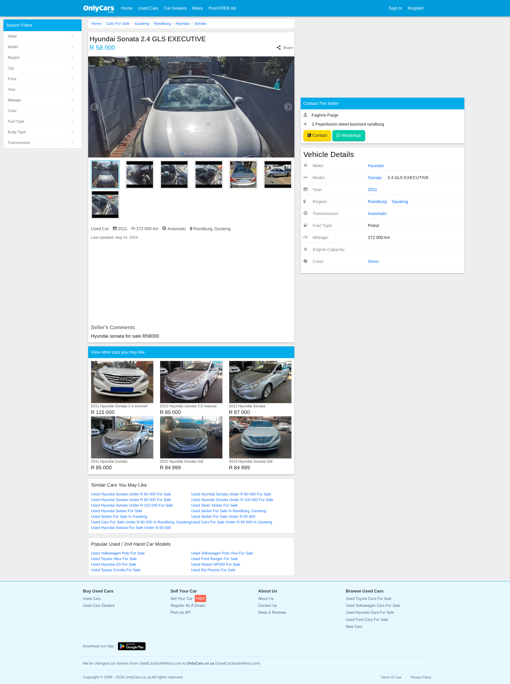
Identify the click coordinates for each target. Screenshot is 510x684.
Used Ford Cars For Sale (367, 619)
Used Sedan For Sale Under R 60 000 (223, 516)
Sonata (200, 23)
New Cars (354, 626)
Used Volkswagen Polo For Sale (118, 553)
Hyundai (182, 23)
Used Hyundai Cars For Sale (370, 612)
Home (127, 8)
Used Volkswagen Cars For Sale (373, 605)
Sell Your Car (188, 598)
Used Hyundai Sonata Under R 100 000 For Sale (232, 500)
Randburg (162, 23)
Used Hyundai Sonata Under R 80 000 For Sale (231, 494)
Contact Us (267, 605)
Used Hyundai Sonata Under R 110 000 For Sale (132, 505)
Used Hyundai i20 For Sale (113, 564)
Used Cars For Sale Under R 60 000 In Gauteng (231, 522)
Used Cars (148, 8)
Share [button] (288, 47)
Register (416, 8)
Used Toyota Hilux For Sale (114, 559)
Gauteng (142, 23)
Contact (319, 135)
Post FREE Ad (222, 8)
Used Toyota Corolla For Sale (116, 570)
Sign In (395, 8)
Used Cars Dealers (99, 605)
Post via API (181, 612)
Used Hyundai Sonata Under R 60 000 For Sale (131, 494)
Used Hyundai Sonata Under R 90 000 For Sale (131, 500)
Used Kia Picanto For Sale (213, 570)
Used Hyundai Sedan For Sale (116, 511)
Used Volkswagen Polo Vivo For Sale (222, 553)
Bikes (197, 8)
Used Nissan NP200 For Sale (215, 564)
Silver (373, 261)
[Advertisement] (191, 282)
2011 (372, 189)
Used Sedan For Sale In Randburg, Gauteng (228, 511)
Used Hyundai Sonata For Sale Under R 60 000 (131, 527)
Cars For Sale (118, 23)
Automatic (377, 213)
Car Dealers (175, 8)
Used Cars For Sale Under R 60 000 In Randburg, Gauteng (141, 522)
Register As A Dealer (188, 605)
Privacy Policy (421, 677)
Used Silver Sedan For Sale (214, 505)
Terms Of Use (391, 677)
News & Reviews (272, 612)
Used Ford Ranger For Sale (214, 559)
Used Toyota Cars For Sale (369, 598)
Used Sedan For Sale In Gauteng (119, 516)
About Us (266, 598)
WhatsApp (350, 135)
